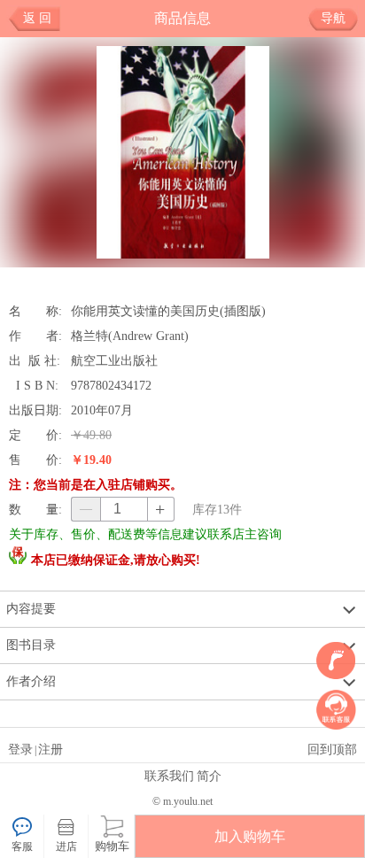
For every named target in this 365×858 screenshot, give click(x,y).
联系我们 (169, 776)
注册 (50, 749)
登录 (20, 749)
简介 (209, 776)
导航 (333, 18)
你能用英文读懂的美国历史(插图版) (168, 311)
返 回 (37, 18)
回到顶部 (332, 749)
